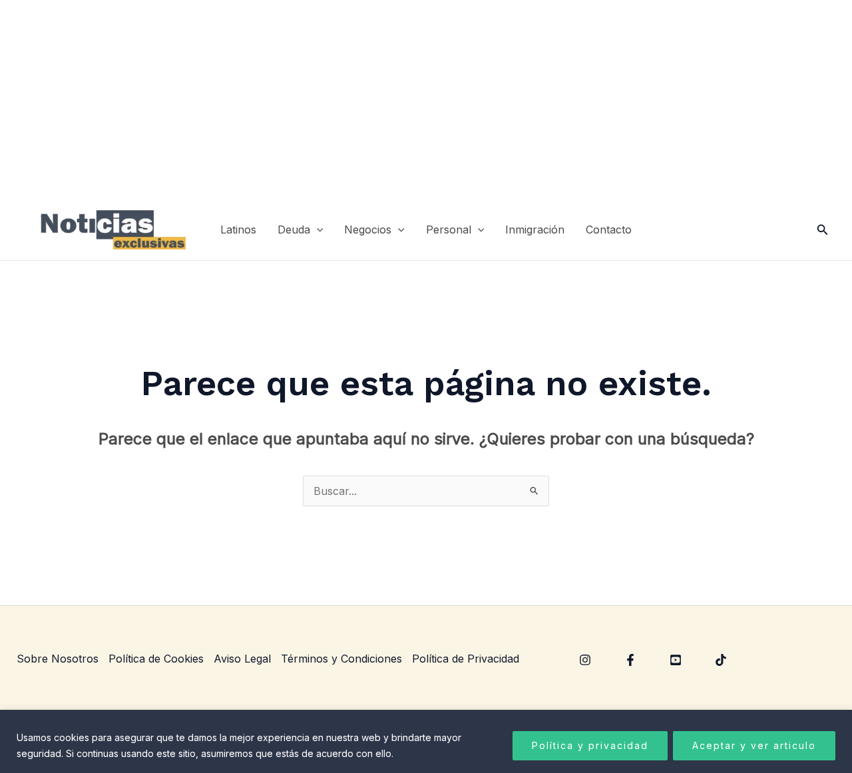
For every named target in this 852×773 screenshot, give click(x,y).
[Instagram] (585, 660)
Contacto (609, 229)
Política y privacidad (590, 745)
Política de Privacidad (465, 658)
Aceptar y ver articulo (754, 745)
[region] (426, 741)
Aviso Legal (242, 658)
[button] (316, 230)
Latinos (238, 229)
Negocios (367, 229)
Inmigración (534, 229)
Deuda (294, 229)
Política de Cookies (156, 658)
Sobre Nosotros (58, 658)
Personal (448, 229)
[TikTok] (721, 660)
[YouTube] (676, 660)
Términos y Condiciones (341, 658)
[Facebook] (630, 660)
